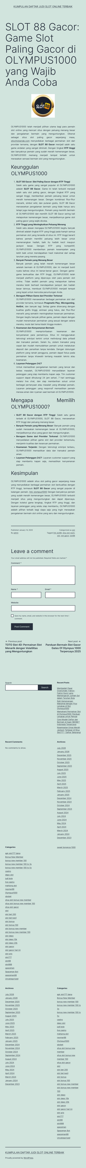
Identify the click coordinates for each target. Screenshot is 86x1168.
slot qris (8, 954)
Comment (16, 563)
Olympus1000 (11, 893)
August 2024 (62, 813)
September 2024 (64, 809)
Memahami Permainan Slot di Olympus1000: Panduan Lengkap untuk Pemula (69, 714)
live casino (9, 882)
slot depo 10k (11, 939)
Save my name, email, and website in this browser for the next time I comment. (42, 617)
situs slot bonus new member (18, 900)
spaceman (9, 968)
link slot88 (57, 533)
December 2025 (64, 755)
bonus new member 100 (16, 860)
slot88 (72, 536)
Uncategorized (11, 979)
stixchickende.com (20, 141)
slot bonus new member (16, 928)
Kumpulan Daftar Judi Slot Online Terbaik (43, 6)
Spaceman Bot (11, 972)
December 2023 (64, 838)
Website (14, 603)
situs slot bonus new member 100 (20, 903)
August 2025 (62, 769)
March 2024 (62, 830)
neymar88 (9, 889)
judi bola (9, 878)
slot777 (8, 957)
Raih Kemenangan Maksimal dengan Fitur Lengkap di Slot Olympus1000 (67, 705)
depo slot (9, 875)
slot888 (8, 964)
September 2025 (64, 766)
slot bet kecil (10, 918)
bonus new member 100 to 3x (18, 864)
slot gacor (65, 536)
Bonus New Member (14, 857)
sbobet (8, 896)
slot (73, 530)
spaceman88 (11, 975)
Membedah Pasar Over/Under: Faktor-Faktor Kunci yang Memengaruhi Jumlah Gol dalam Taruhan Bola (68, 693)
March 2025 (62, 787)
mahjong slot (11, 885)
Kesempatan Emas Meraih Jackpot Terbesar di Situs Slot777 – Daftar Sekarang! (69, 730)
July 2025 (61, 773)
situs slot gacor (12, 907)
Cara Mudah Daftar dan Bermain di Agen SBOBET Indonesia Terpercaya (68, 722)
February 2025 (63, 791)
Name (14, 589)
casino (8, 871)
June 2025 (61, 777)
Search (8, 683)
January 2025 (63, 795)
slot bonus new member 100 (17, 932)
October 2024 (63, 805)
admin (16, 533)
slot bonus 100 (11, 925)
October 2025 (63, 762)
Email (48, 589)
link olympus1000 (38, 492)
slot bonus (9, 921)
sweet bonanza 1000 (66, 847)
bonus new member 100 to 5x (18, 868)
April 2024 (61, 827)
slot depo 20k (11, 943)
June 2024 (62, 820)
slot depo (9, 936)
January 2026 (63, 751)
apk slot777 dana (12, 853)
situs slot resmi (69, 533)
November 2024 (64, 802)
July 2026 (61, 748)
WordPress (28, 1158)
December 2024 (64, 798)
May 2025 (61, 780)
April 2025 (61, 784)
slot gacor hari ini (13, 950)
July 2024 (61, 816)
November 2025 (64, 759)
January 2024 (63, 834)
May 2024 (61, 823)
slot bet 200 (10, 914)
